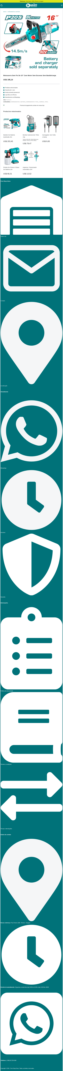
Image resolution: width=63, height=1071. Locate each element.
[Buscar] (1, 5)
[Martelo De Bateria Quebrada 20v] (12, 123)
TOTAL (46, 101)
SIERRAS (41, 101)
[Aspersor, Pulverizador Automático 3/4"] (31, 156)
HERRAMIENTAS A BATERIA (18, 101)
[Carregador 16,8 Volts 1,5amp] (51, 123)
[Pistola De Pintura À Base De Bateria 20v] (12, 156)
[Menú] (61, 5)
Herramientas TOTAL (32, 101)
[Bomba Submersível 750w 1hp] (31, 123)
